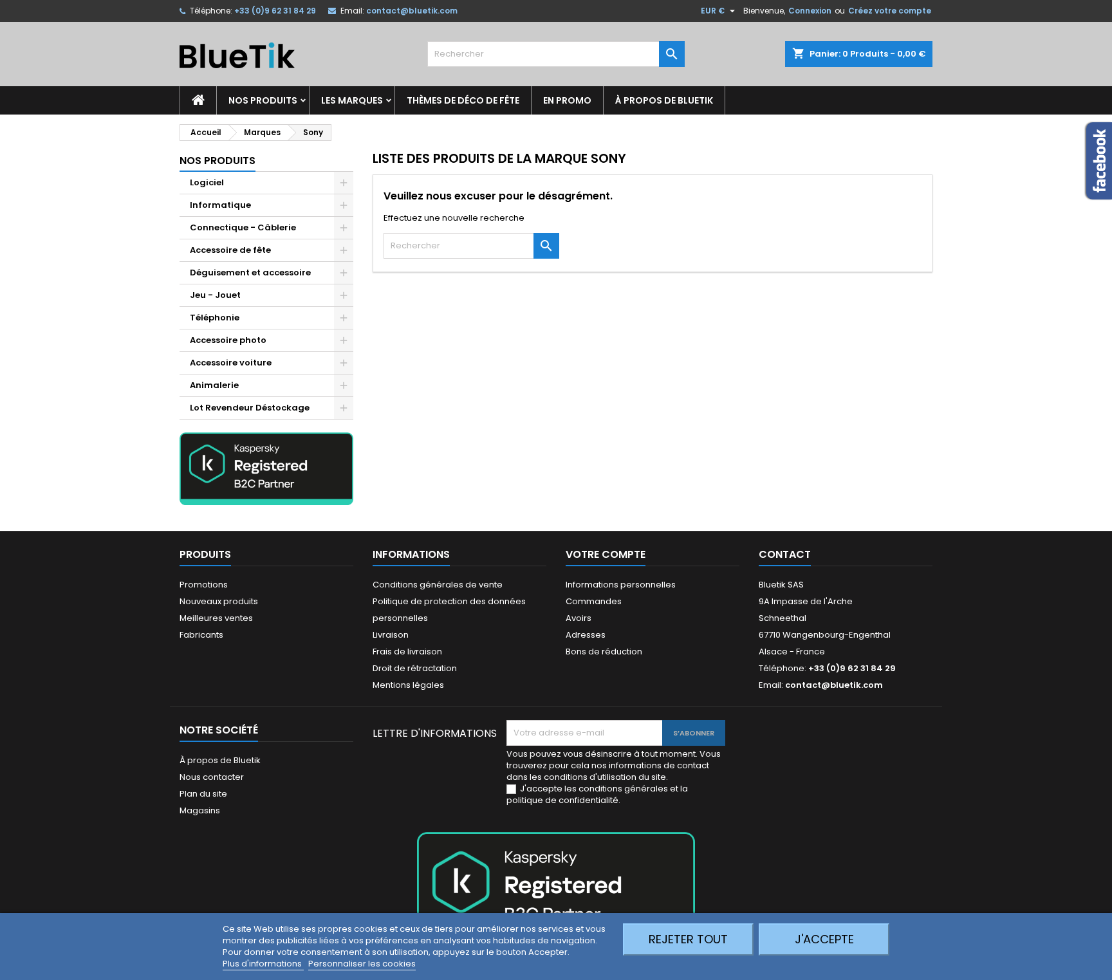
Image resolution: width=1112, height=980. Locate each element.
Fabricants (201, 635)
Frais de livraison (407, 651)
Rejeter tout (688, 939)
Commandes (594, 601)
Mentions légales (408, 685)
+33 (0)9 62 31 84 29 (275, 10)
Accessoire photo (228, 340)
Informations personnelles (621, 584)
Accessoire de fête (230, 250)
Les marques (352, 100)
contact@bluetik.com (412, 10)
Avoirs (578, 618)
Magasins (200, 810)
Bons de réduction (604, 651)
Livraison (391, 635)
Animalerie (214, 385)
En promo (567, 100)
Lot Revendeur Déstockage (250, 408)
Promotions (204, 584)
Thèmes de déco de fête (463, 100)
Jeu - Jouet (215, 295)
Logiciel (207, 182)
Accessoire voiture (231, 362)
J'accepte (824, 939)
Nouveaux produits (219, 601)
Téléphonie (214, 317)
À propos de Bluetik (664, 100)
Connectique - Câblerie (243, 227)
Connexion (809, 10)
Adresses (586, 635)
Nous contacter (212, 777)
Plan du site (203, 794)
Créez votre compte (889, 10)
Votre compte (605, 554)
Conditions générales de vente (438, 584)
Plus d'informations (263, 963)
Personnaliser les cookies (362, 963)
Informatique (220, 205)
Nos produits (262, 100)
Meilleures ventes (216, 618)
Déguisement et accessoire (250, 272)
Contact (785, 554)
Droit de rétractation (415, 668)
